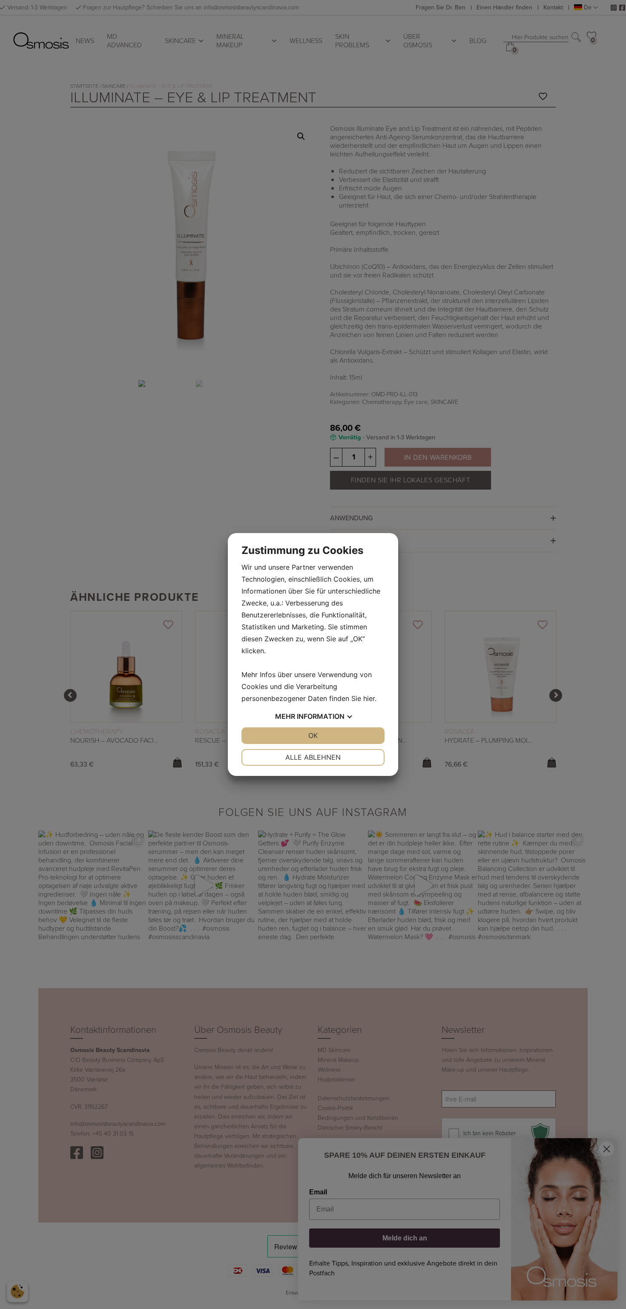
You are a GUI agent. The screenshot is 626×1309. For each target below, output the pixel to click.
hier (369, 698)
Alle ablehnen (313, 757)
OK (313, 735)
